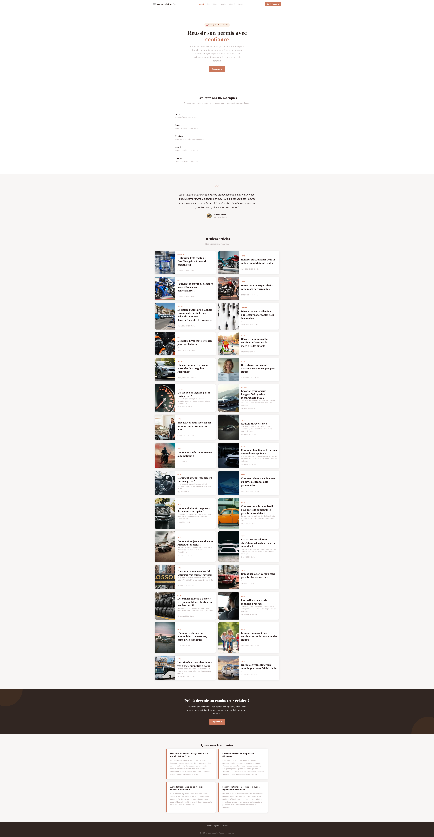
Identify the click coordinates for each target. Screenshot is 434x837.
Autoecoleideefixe (165, 4)
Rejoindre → (217, 722)
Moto (215, 4)
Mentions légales (212, 826)
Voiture (240, 4)
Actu (208, 4)
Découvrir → (217, 69)
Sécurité (232, 4)
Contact (225, 826)
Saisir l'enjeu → (273, 4)
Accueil (201, 4)
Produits (223, 4)
